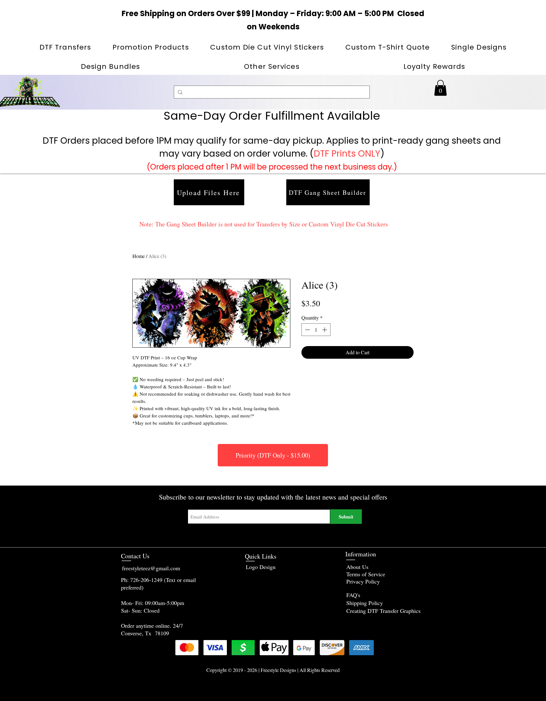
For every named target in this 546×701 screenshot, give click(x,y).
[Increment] (325, 330)
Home (138, 256)
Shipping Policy (364, 603)
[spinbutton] (316, 330)
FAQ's (353, 595)
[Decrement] (306, 330)
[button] (150, 47)
